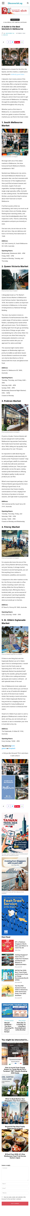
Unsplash (12, 748)
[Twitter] (12, 42)
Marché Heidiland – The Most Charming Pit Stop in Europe (9, 1027)
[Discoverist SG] (3, 33)
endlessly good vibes (17, 74)
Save (18, 42)
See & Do (5, 34)
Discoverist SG (10, 33)
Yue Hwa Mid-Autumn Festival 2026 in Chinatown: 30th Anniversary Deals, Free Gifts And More (21, 990)
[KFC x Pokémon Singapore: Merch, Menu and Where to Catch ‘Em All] (8, 946)
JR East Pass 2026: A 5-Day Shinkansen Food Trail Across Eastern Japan (15, 1156)
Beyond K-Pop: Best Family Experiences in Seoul (15, 1127)
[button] (27, 3)
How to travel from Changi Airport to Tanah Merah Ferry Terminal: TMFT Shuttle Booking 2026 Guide (15, 1070)
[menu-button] (3, 3)
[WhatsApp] (22, 42)
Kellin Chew (17, 950)
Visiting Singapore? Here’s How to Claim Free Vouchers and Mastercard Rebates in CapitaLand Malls (21, 959)
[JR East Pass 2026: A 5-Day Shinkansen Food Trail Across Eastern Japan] (15, 1140)
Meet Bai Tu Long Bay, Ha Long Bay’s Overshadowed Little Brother (20, 1026)
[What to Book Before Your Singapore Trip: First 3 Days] (15, 1085)
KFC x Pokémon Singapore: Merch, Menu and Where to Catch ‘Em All (21, 945)
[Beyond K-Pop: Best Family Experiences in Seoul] (15, 1113)
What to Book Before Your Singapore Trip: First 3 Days (15, 1100)
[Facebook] (8, 42)
